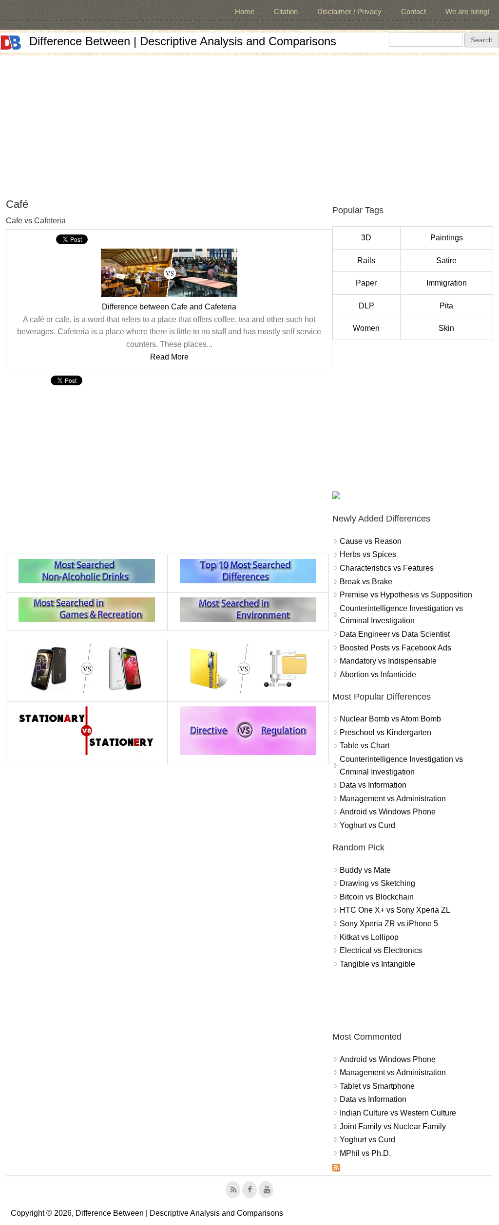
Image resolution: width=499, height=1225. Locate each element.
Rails (366, 260)
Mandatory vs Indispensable (388, 661)
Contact (413, 11)
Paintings (446, 238)
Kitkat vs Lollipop (369, 937)
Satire (446, 260)
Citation (286, 11)
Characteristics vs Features (387, 568)
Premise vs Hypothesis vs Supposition (406, 595)
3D (366, 238)
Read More (169, 357)
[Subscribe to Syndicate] (336, 1169)
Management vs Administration (393, 798)
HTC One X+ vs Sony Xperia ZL (395, 910)
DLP (366, 306)
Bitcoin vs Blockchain (377, 897)
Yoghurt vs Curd (367, 825)
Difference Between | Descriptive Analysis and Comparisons (182, 41)
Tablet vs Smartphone (377, 1086)
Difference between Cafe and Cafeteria (169, 307)
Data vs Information (373, 785)
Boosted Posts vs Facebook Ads (395, 648)
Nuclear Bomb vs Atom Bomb (390, 719)
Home (244, 11)
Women (366, 328)
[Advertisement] (249, 123)
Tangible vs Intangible (377, 964)
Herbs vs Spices (368, 554)
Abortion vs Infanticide (378, 674)
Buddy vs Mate (365, 870)
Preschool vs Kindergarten (385, 732)
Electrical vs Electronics (381, 950)
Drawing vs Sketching (377, 883)
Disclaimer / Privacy (349, 11)
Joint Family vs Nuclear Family (393, 1126)
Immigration (446, 283)
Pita (446, 306)
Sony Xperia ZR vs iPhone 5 (389, 923)
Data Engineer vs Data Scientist (395, 634)
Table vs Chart (364, 745)
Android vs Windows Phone (388, 812)
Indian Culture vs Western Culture (398, 1113)
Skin (446, 328)
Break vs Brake (366, 581)
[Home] (10, 43)
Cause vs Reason (371, 541)
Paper (366, 283)
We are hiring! (467, 11)
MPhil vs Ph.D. (365, 1153)
